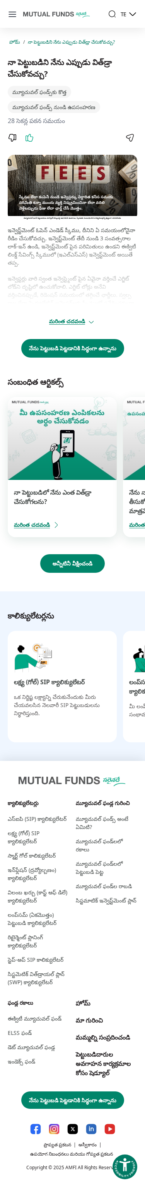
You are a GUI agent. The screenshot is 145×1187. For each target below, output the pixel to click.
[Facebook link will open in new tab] (35, 1129)
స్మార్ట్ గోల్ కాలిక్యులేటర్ (32, 855)
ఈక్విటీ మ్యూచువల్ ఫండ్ (34, 1018)
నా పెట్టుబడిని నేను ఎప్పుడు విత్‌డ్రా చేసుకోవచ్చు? (71, 42)
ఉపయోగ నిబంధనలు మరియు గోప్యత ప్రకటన (71, 1154)
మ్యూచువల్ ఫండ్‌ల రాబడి (104, 886)
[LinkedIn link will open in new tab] (91, 1129)
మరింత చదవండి (67, 321)
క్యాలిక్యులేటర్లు (23, 803)
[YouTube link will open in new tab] (110, 1129)
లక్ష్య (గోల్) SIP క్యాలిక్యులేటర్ (49, 682)
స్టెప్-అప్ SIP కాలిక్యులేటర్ (35, 959)
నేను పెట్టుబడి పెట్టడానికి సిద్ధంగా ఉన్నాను (72, 348)
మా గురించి (89, 1020)
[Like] (29, 137)
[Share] (129, 138)
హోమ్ (14, 42)
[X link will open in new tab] (73, 1129)
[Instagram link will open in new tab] (54, 1129)
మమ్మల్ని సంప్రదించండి (103, 1037)
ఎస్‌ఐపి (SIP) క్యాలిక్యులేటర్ (37, 818)
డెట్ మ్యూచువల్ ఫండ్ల (31, 1047)
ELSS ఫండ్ (20, 1032)
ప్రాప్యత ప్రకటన (57, 1144)
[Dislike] (12, 137)
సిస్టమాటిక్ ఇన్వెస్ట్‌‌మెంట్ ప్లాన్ (106, 900)
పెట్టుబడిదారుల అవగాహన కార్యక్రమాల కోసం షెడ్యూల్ (103, 1063)
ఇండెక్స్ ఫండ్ (21, 1061)
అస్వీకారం (87, 1144)
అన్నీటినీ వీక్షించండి (72, 563)
